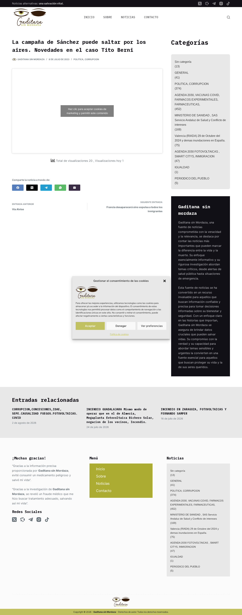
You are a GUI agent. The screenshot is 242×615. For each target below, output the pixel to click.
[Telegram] (214, 3)
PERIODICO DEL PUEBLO (192, 178)
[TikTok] (228, 3)
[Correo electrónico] (74, 188)
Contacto (151, 17)
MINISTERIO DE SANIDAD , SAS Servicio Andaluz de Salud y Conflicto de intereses (200, 120)
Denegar (121, 326)
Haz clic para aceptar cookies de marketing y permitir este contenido (87, 111)
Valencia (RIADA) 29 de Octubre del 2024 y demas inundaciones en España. (200, 138)
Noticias (128, 17)
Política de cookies (119, 334)
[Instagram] (221, 3)
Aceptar (90, 326)
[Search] (228, 17)
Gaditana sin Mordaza (53, 470)
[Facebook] (18, 188)
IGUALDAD (182, 167)
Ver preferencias (152, 326)
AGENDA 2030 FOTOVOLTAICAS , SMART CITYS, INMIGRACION (197, 154)
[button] (164, 281)
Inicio (89, 17)
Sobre (107, 17)
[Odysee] (207, 3)
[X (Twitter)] (200, 3)
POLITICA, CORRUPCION (86, 59)
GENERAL (181, 72)
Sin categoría (183, 61)
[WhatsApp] (60, 188)
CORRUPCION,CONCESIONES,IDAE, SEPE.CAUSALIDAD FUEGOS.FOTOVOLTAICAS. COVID (45, 413)
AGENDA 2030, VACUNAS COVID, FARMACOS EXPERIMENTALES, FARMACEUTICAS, (197, 100)
